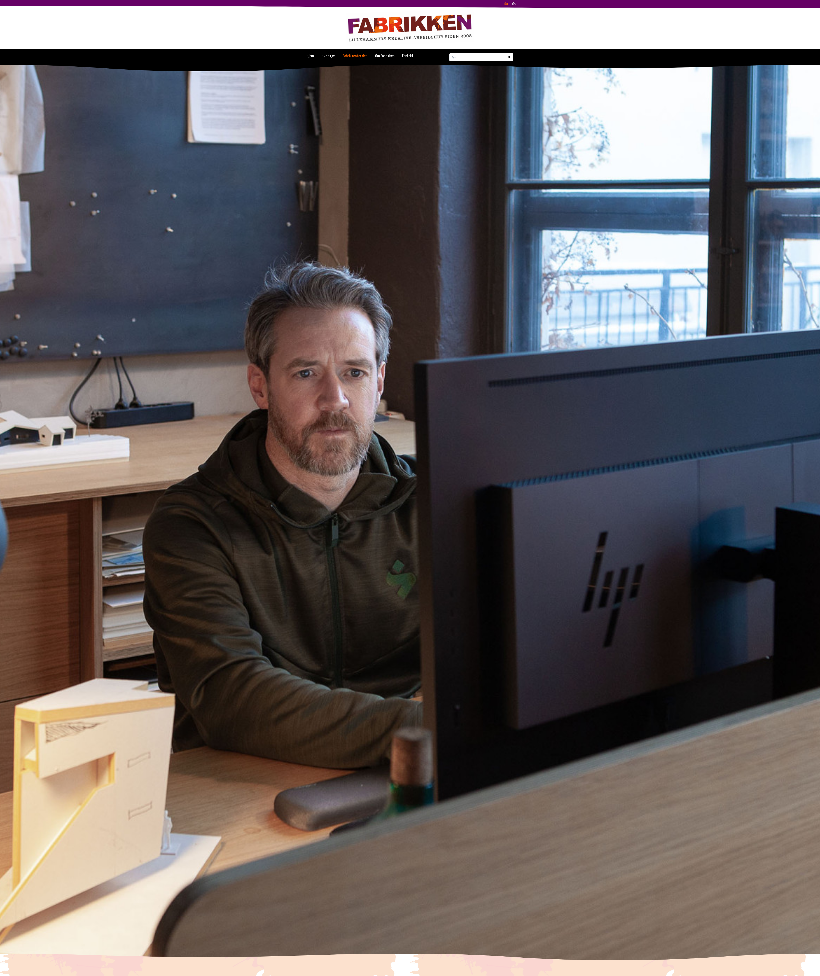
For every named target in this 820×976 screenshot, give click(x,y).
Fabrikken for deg (355, 56)
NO (506, 4)
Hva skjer (328, 56)
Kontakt (407, 56)
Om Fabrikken (384, 56)
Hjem (310, 56)
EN (514, 4)
